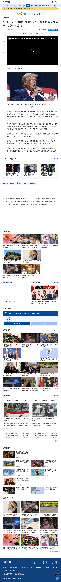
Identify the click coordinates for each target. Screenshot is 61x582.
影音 (36, 6)
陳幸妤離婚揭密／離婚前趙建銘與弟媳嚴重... (17, 201)
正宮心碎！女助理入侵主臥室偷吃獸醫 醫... (17, 204)
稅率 (19, 117)
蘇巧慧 (8, 317)
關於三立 (5, 567)
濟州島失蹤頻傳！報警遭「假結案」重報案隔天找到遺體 (11, 531)
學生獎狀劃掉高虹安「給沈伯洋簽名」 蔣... (44, 201)
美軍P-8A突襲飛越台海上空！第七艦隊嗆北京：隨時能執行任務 (11, 548)
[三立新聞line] (47, 562)
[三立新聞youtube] (34, 562)
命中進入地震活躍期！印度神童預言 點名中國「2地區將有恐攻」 (48, 531)
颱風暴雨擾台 (14, 6)
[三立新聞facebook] (39, 562)
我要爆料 (5, 570)
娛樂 (55, 6)
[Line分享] (4, 41)
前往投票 (43, 323)
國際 (28, 6)
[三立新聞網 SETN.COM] (3, 5)
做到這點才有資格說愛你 (39, 204)
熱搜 (39, 6)
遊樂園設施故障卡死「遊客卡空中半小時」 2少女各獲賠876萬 (30, 548)
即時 (7, 6)
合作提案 (46, 567)
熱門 (32, 6)
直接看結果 (17, 323)
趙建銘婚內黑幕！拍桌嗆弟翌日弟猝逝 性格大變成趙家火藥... (30, 246)
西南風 (53, 400)
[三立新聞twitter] (52, 562)
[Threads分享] (4, 45)
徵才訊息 (12, 570)
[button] (52, 2)
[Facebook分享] (4, 37)
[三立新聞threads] (56, 562)
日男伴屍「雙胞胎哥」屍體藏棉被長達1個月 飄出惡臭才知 (30, 531)
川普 (10, 104)
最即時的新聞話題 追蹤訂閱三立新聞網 (15, 199)
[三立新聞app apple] (8, 574)
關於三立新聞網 (14, 567)
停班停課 (44, 400)
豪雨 (36, 400)
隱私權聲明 (25, 567)
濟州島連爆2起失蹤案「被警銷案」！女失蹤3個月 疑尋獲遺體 (48, 515)
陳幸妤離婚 (22, 6)
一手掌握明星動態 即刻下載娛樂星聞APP (44, 199)
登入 (57, 2)
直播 (43, 6)
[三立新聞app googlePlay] (20, 574)
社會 (51, 6)
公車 (16, 400)
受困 (25, 400)
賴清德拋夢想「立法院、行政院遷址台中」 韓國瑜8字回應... (30, 389)
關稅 (33, 104)
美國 (8, 111)
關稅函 (28, 114)
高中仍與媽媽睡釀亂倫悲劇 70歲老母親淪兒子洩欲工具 (11, 515)
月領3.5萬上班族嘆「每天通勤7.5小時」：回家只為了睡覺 (29, 515)
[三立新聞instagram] (43, 562)
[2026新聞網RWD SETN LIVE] (12, 2)
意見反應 (54, 567)
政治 (47, 6)
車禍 (8, 400)
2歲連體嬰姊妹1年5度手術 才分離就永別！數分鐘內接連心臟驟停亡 (48, 548)
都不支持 (8, 321)
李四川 (8, 319)
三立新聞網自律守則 (36, 567)
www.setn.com (17, 578)
